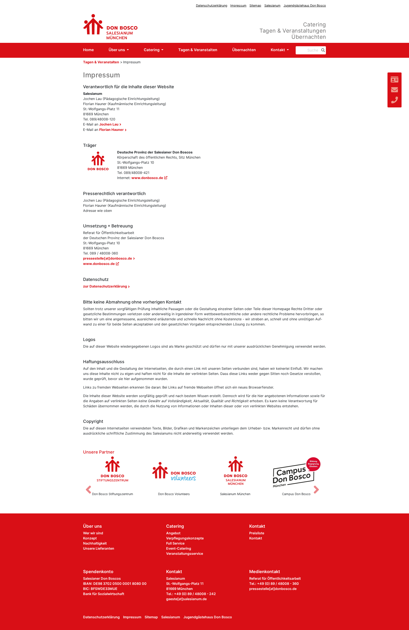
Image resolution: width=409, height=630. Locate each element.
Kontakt (278, 50)
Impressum (238, 5)
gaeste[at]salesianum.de (186, 599)
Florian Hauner (111, 129)
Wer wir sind (93, 533)
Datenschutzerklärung (211, 5)
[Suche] (322, 50)
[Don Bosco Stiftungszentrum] (112, 472)
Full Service (175, 543)
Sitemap (255, 5)
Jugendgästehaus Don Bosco (305, 5)
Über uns (117, 50)
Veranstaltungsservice (184, 553)
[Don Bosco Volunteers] (174, 472)
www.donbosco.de (147, 178)
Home (88, 50)
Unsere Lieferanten (98, 548)
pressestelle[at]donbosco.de (107, 258)
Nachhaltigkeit (95, 543)
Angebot (173, 533)
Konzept (90, 538)
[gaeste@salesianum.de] (394, 90)
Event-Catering (178, 548)
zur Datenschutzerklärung (105, 286)
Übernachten (244, 50)
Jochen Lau (108, 124)
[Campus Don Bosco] (296, 472)
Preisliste (256, 533)
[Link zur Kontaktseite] (394, 79)
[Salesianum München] (235, 472)
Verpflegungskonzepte (185, 538)
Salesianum (272, 5)
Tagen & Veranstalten (197, 50)
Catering (152, 50)
